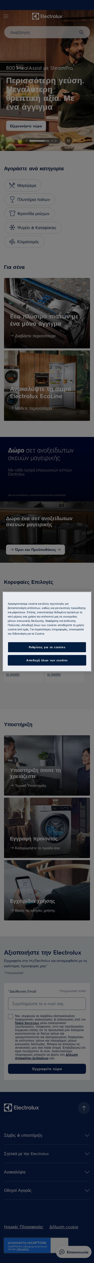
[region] (46, 631)
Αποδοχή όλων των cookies (47, 660)
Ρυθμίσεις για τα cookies (47, 647)
